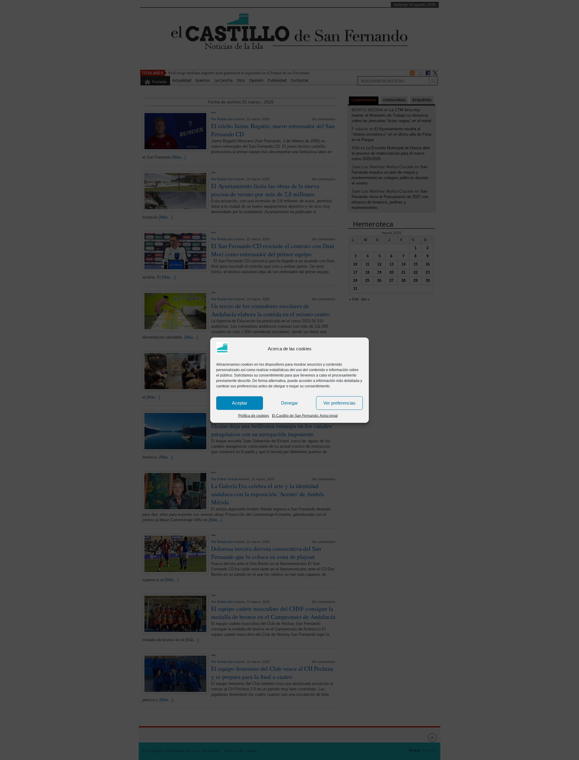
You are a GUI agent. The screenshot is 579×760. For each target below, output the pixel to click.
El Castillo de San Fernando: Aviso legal (305, 415)
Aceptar (239, 402)
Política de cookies (253, 415)
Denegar (289, 402)
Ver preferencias (339, 402)
